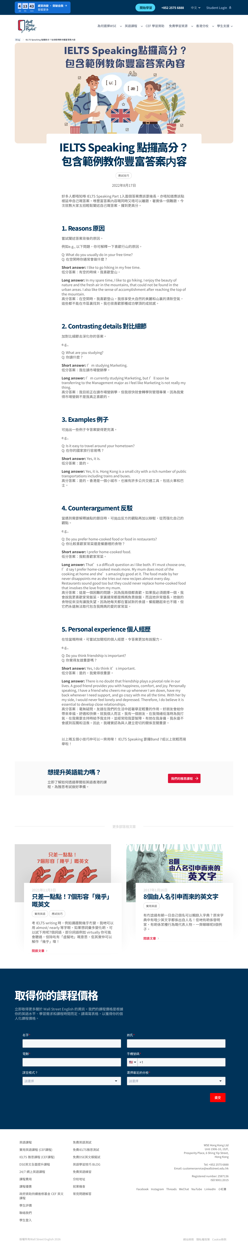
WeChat (184, 1189)
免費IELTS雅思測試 (86, 1149)
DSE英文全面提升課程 (34, 1164)
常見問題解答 (82, 1193)
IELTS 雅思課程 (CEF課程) (37, 1157)
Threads (171, 1189)
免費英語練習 (82, 1171)
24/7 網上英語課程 (32, 1171)
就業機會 (79, 1186)
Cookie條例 (219, 1239)
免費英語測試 (82, 1142)
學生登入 (25, 1220)
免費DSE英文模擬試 (86, 1157)
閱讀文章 (38, 950)
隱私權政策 (203, 1239)
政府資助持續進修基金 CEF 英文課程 (41, 1195)
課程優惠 (25, 1186)
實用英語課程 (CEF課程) (35, 1149)
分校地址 (79, 1179)
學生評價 (25, 1205)
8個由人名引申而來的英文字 (180, 896)
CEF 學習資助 (155, 25)
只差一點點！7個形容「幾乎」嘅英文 (72, 900)
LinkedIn (210, 1189)
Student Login (216, 7)
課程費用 (25, 1179)
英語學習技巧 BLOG (86, 1164)
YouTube (196, 1189)
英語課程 (25, 1142)
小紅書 (222, 1189)
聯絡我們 (25, 1212)
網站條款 (188, 1239)
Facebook (142, 1189)
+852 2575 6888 (172, 7)
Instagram (157, 1189)
